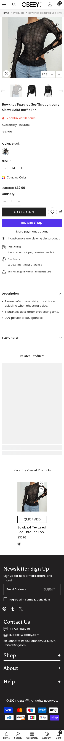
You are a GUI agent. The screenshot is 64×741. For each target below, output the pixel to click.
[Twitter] (21, 608)
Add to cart (24, 212)
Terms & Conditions (37, 599)
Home (5, 13)
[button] (52, 74)
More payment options (32, 231)
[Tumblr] (12, 608)
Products (18, 13)
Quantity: (8, 194)
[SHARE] (59, 212)
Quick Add (32, 519)
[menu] (4, 4)
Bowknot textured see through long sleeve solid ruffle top (31, 529)
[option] (32, 47)
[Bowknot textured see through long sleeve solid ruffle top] (32, 497)
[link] (32, 447)
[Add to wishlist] (52, 212)
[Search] (14, 4)
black (19, 544)
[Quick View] (41, 489)
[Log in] (50, 4)
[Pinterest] (4, 608)
